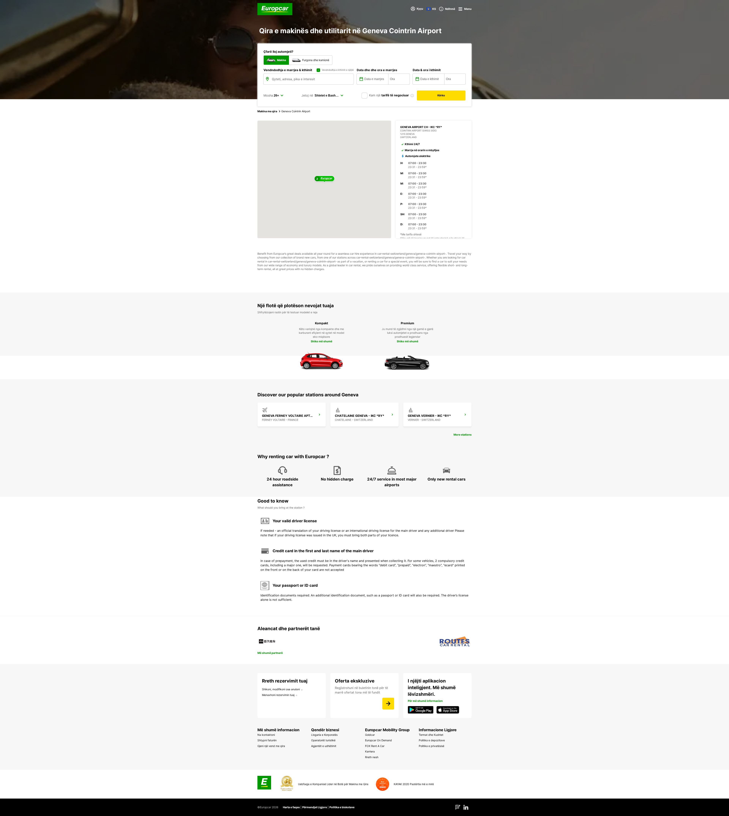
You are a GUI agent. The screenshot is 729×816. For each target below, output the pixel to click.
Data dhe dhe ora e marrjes (377, 70)
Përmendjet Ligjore (314, 807)
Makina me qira (267, 111)
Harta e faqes (291, 807)
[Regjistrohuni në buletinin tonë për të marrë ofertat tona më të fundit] (388, 703)
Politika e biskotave (341, 807)
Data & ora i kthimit (427, 70)
